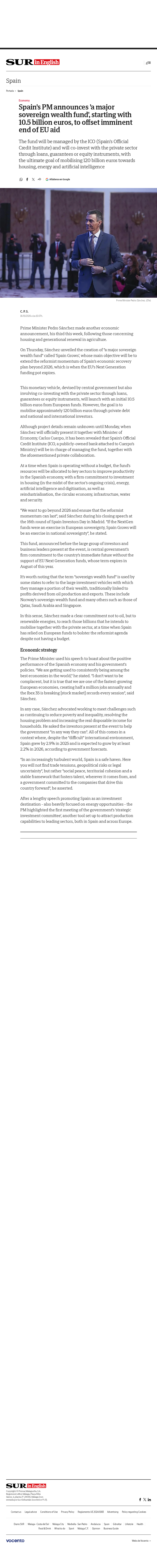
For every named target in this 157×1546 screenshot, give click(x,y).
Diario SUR (19, 1524)
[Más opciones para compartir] (39, 179)
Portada (10, 90)
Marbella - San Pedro (77, 1524)
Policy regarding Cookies (134, 1511)
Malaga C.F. (83, 1528)
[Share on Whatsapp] (21, 179)
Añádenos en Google (59, 179)
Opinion (96, 1528)
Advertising (113, 1511)
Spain (13, 80)
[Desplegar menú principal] (148, 63)
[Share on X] (33, 179)
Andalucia (96, 1524)
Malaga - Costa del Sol (38, 1524)
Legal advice (31, 1511)
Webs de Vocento (140, 1540)
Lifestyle (129, 1524)
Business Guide (111, 1528)
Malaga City (58, 1524)
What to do (59, 1528)
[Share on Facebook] (27, 179)
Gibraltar (117, 1524)
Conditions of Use (49, 1511)
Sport (71, 1528)
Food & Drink (44, 1528)
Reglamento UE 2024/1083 (91, 1511)
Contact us (16, 1511)
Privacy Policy (67, 1511)
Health (140, 1524)
